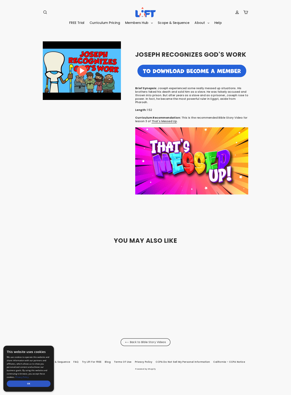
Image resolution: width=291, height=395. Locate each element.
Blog (108, 362)
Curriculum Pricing (105, 23)
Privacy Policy (143, 362)
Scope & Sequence (173, 23)
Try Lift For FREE (92, 362)
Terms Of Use (123, 362)
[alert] (28, 369)
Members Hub (137, 23)
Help (218, 23)
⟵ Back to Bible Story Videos (145, 342)
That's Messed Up (164, 121)
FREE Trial (77, 23)
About (200, 23)
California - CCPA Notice (229, 362)
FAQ (75, 362)
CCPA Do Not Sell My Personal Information (183, 362)
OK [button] (28, 383)
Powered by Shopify (145, 369)
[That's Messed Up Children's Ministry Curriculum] (191, 161)
